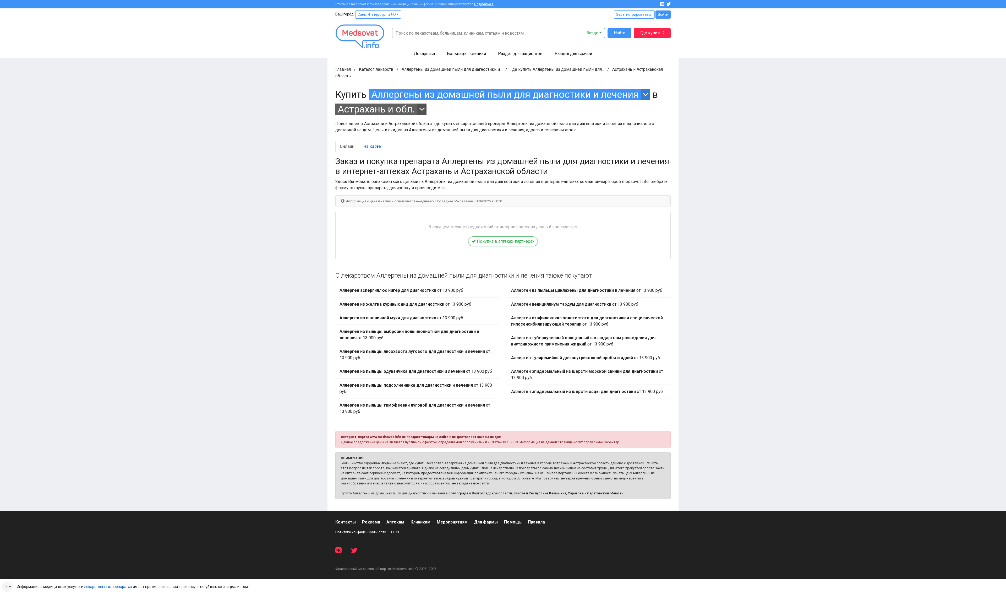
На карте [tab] (372, 146)
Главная (343, 69)
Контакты (345, 522)
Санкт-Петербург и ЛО (377, 14)
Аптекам (395, 522)
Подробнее (484, 4)
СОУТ (395, 532)
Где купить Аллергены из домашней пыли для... (557, 69)
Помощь (513, 522)
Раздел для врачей (573, 53)
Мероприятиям (452, 522)
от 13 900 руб (401, 290)
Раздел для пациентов (520, 53)
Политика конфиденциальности (360, 532)
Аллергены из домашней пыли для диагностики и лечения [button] (504, 94)
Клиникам (420, 522)
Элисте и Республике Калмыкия (539, 493)
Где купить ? (652, 32)
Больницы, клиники (466, 53)
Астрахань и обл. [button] (376, 109)
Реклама (371, 522)
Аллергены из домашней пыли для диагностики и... (452, 69)
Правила (536, 522)
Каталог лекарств (376, 69)
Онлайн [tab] (347, 146)
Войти (663, 14)
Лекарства (424, 53)
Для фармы (486, 522)
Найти (619, 32)
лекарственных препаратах (108, 587)
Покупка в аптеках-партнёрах (505, 241)
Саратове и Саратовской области (595, 493)
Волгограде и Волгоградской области (480, 493)
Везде (592, 32)
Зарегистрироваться (634, 14)
